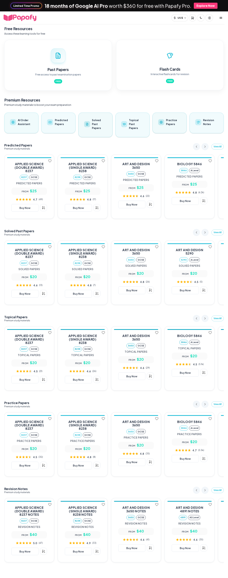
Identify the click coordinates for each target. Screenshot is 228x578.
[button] (217, 146)
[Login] (209, 17)
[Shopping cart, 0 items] (192, 17)
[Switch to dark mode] (200, 17)
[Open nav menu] (220, 17)
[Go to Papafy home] (20, 18)
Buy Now (24, 207)
